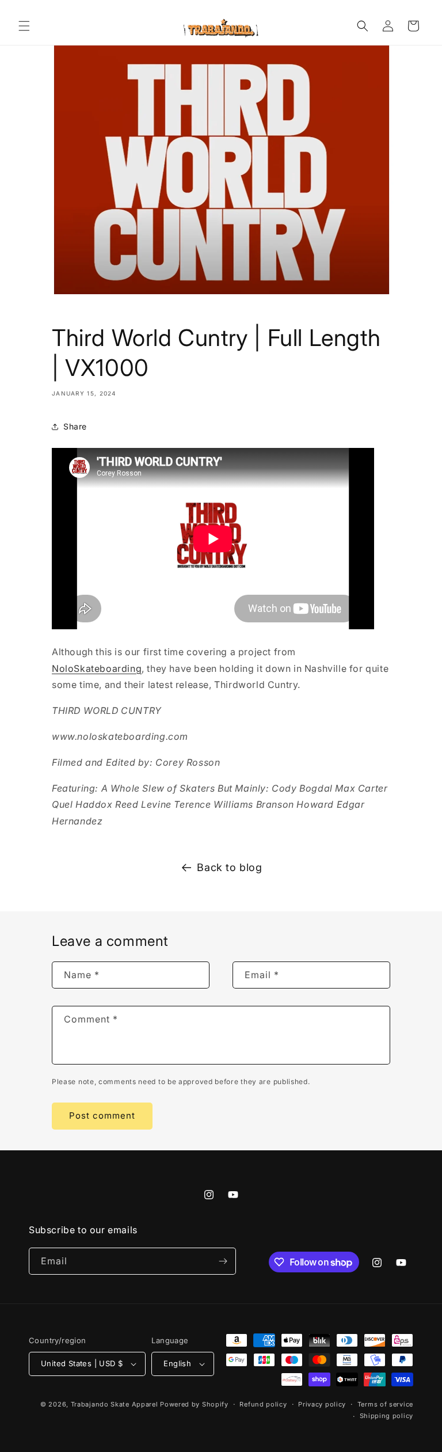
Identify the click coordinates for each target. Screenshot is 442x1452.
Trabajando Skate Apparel (114, 1404)
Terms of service (385, 1404)
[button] (24, 26)
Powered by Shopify (194, 1404)
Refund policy (263, 1404)
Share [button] (75, 426)
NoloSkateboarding (97, 668)
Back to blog (229, 867)
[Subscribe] (222, 1261)
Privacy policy (322, 1404)
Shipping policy (387, 1416)
